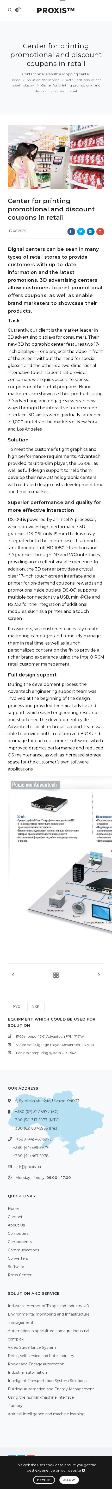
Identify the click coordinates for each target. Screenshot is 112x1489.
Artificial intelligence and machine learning (46, 1414)
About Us (16, 1225)
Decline (44, 1480)
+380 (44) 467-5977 (34, 1139)
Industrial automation (27, 1372)
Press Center (20, 1275)
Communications (23, 1250)
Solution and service (43, 80)
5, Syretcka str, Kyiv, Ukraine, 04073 (47, 1100)
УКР (36, 1007)
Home (15, 80)
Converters (18, 1258)
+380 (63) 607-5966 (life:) (35, 1128)
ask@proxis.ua (28, 1166)
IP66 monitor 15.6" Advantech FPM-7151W (50, 1036)
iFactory (15, 1405)
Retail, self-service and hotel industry (41, 1355)
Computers (18, 1233)
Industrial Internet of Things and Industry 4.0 (48, 1306)
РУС (16, 1007)
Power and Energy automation (36, 1364)
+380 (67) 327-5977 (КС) (36, 1111)
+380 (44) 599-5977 (30, 1147)
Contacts (16, 1217)
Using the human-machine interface (41, 1397)
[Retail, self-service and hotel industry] (54, 975)
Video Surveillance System (32, 1347)
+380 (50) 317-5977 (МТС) (36, 1120)
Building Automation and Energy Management (51, 1389)
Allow (69, 1480)
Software (16, 1266)
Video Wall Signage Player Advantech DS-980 (55, 1045)
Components (20, 1241)
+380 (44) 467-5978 (31, 1155)
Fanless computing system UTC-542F (47, 1053)
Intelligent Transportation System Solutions (47, 1380)
